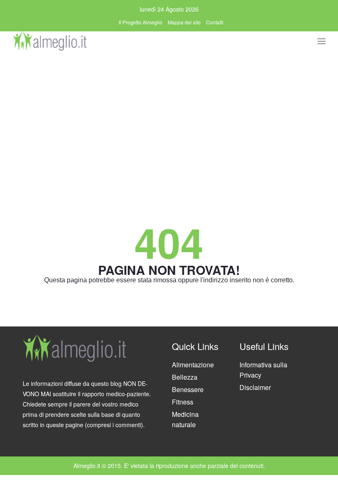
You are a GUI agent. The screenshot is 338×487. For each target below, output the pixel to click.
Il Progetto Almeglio (140, 22)
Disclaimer (255, 387)
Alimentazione (193, 364)
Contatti (214, 22)
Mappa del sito (184, 22)
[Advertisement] (169, 114)
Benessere (188, 389)
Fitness (182, 402)
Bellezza (184, 377)
